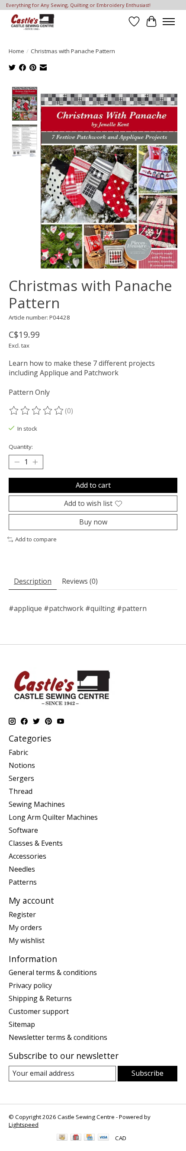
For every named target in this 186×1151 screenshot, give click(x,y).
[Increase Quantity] (35, 461)
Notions (22, 765)
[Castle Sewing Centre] (32, 21)
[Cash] (62, 1138)
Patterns (23, 882)
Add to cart (93, 485)
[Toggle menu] (168, 21)
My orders (25, 927)
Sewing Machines (37, 804)
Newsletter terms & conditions (58, 1037)
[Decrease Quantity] (16, 461)
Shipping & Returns (40, 998)
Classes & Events (36, 843)
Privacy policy (30, 985)
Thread (20, 791)
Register (22, 914)
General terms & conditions (53, 972)
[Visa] (103, 1138)
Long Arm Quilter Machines (53, 817)
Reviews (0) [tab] (80, 581)
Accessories (27, 856)
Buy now (93, 522)
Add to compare (36, 539)
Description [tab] (32, 581)
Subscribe (147, 1073)
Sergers (21, 778)
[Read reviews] (37, 411)
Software (23, 830)
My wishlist (27, 940)
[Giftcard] (76, 1138)
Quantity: (21, 447)
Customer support (39, 1011)
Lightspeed (23, 1125)
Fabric (18, 752)
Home (16, 51)
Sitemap (22, 1024)
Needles (22, 869)
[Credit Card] (89, 1138)
